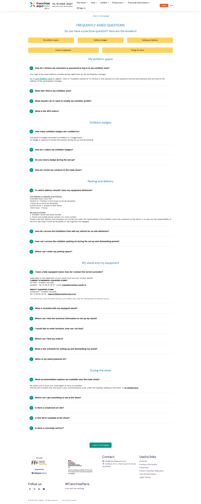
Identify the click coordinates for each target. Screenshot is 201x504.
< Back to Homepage (100, 16)
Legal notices (145, 477)
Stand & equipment (63, 50)
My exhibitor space (51, 40)
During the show (137, 50)
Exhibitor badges (100, 40)
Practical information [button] (138, 2)
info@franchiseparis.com (115, 461)
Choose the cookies (69, 500)
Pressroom (144, 468)
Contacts (143, 461)
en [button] (171, 5)
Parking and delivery (150, 40)
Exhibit (164, 6)
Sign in (82, 8)
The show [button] (81, 2)
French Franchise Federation (151, 471)
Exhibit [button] (104, 2)
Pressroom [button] (117, 2)
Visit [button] (93, 2)
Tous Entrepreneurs (147, 474)
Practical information (148, 464)
